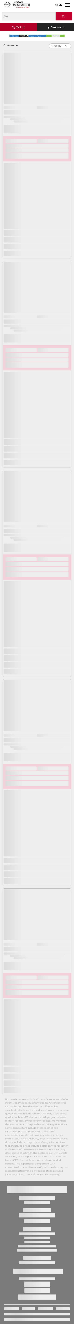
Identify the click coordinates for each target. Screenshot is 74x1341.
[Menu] (67, 4)
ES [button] (60, 5)
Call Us (20, 27)
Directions (57, 27)
